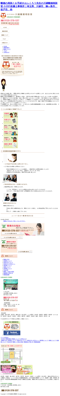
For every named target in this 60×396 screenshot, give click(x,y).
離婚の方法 (6, 259)
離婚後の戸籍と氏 (8, 273)
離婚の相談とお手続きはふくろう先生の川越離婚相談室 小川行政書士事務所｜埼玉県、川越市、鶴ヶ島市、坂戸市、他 (29, 6)
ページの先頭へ (5, 337)
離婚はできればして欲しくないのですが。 (15, 221)
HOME (5, 46)
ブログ (5, 50)
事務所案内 (6, 47)
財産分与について (8, 262)
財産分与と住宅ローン (9, 264)
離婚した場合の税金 (9, 271)
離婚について (7, 49)
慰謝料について (8, 261)
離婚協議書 (6, 274)
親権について (7, 267)
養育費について (8, 265)
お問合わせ (6, 52)
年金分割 (6, 270)
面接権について (8, 268)
